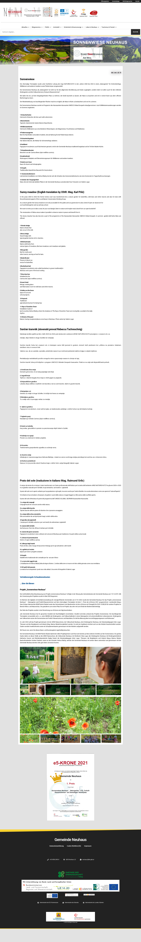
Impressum (87, 846)
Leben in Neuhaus (91, 27)
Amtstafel (56, 27)
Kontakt (137, 1)
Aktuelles (25, 27)
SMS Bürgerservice (127, 1)
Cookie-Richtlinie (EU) (74, 846)
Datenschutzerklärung (57, 846)
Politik (47, 27)
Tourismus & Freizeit (108, 27)
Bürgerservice (36, 27)
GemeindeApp (115, 1)
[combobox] (65, 32)
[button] (21, 665)
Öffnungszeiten (105, 1)
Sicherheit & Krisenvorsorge (72, 27)
